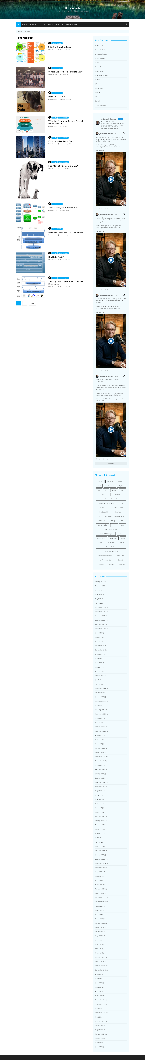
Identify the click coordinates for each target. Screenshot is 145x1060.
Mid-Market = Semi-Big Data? (63, 166)
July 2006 (98, 978)
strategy (111, 564)
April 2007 (98, 949)
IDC (122, 525)
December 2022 (100, 616)
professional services (105, 556)
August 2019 (99, 654)
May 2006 (98, 987)
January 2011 (99, 821)
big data (121, 486)
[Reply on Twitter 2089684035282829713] (97, 459)
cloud (122, 490)
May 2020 (98, 637)
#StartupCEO (100, 401)
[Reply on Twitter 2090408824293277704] (97, 290)
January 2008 (99, 927)
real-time (120, 556)
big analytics (109, 486)
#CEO (107, 399)
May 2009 (98, 876)
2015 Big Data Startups (59, 47)
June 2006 (98, 983)
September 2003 (100, 1004)
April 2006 (98, 991)
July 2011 (98, 795)
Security (98, 101)
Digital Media (99, 71)
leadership (113, 538)
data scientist (103, 512)
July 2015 (98, 705)
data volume (119, 512)
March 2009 (99, 885)
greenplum (101, 521)
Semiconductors (100, 105)
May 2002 (98, 1017)
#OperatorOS (100, 151)
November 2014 (100, 714)
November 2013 (100, 731)
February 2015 (100, 710)
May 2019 (98, 667)
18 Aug (117, 376)
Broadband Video (101, 54)
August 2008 (99, 906)
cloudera (118, 494)
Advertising (99, 45)
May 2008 (98, 910)
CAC (99, 490)
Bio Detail (33, 24)
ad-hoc (100, 481)
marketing (111, 542)
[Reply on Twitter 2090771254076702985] (97, 209)
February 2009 (100, 889)
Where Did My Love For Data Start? (65, 72)
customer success (117, 507)
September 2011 (100, 786)
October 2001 (99, 1025)
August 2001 (99, 1030)
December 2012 (100, 757)
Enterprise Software (101, 75)
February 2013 (100, 748)
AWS (99, 486)
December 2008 (100, 897)
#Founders (121, 399)
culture (101, 507)
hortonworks (102, 525)
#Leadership (113, 399)
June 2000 (98, 1047)
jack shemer (101, 538)
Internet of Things (106, 534)
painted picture (111, 547)
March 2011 (99, 812)
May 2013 (98, 739)
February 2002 (100, 1021)
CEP (106, 490)
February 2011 (100, 816)
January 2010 (99, 855)
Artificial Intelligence (102, 50)
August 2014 (99, 718)
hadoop (112, 521)
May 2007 (98, 944)
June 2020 (98, 633)
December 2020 (100, 629)
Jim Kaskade (72, 8)
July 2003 (98, 1008)
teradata (122, 564)
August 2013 (99, 735)
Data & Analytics (57, 43)
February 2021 (100, 624)
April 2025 (98, 603)
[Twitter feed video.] (111, 179)
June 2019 (98, 663)
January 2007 (99, 961)
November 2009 (100, 863)
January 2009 (99, 893)
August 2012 (99, 765)
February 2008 (100, 923)
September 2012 (100, 761)
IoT (96, 84)
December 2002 (100, 1013)
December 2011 (100, 778)
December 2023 (100, 612)
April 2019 (98, 671)
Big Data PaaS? (56, 257)
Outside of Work (71, 24)
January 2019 (99, 676)
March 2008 (99, 919)
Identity (97, 80)
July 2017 (98, 680)
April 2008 (98, 914)
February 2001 (100, 1034)
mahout (100, 542)
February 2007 (100, 957)
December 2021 (100, 620)
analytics (121, 481)
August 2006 (99, 974)
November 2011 (100, 782)
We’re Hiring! (59, 24)
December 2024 (100, 607)
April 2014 (98, 722)
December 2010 (100, 825)
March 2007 (99, 953)
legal (123, 538)
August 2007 (99, 936)
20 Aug (117, 214)
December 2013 (100, 727)
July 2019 (98, 658)
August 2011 (99, 791)
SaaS (96, 97)
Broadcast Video (100, 58)
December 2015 (100, 701)
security (120, 560)
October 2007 (99, 932)
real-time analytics (105, 560)
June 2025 (98, 594)
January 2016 (99, 697)
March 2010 (99, 846)
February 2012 (100, 769)
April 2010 (98, 842)
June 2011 (98, 799)
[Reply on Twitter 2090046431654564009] (97, 370)
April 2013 (98, 744)
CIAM (114, 490)
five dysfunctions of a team (114, 516)
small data (100, 564)
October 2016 (99, 693)
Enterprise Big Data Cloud (61, 141)
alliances (110, 481)
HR (114, 525)
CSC (122, 503)
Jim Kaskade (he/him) (106, 134)
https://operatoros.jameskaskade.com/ (108, 147)
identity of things (111, 529)
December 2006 (100, 966)
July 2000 (98, 1042)
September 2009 (100, 868)
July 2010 (98, 838)
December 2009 (100, 859)
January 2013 (99, 752)
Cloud (54, 117)
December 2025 (100, 586)
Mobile (97, 92)
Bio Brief (24, 24)
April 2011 (98, 808)
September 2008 (100, 902)
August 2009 (99, 872)
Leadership (99, 88)
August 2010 (99, 833)
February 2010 (100, 851)
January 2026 (99, 582)
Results (50, 24)
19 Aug (117, 295)
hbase (122, 521)
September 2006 (100, 970)
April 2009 (98, 880)
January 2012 (99, 774)
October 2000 (99, 1038)
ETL (99, 516)
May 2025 (98, 599)
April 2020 (98, 641)
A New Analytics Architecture (63, 207)
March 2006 (99, 996)
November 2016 (100, 688)
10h (116, 134)
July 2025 (98, 590)
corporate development (106, 503)
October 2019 (99, 646)
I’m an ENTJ (42, 24)
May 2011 (98, 803)
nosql (122, 542)
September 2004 (100, 1000)
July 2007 (98, 940)
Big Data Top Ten (56, 96)
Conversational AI (111, 499)
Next (32, 303)
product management (111, 551)
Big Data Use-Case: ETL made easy (65, 232)
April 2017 (98, 684)
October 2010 (99, 829)
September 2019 (100, 650)
